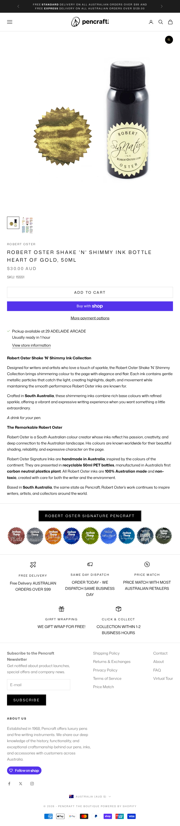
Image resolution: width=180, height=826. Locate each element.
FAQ (157, 670)
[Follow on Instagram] (32, 783)
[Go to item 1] (13, 223)
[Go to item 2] (27, 225)
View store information (31, 345)
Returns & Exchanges (112, 661)
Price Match (103, 686)
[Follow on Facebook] (9, 783)
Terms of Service (107, 678)
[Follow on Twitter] (20, 783)
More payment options (90, 317)
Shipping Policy (106, 653)
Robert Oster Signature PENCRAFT (90, 515)
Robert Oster (21, 244)
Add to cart (90, 292)
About (158, 661)
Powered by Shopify (119, 806)
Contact (160, 653)
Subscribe (26, 700)
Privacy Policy (105, 670)
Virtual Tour (163, 678)
